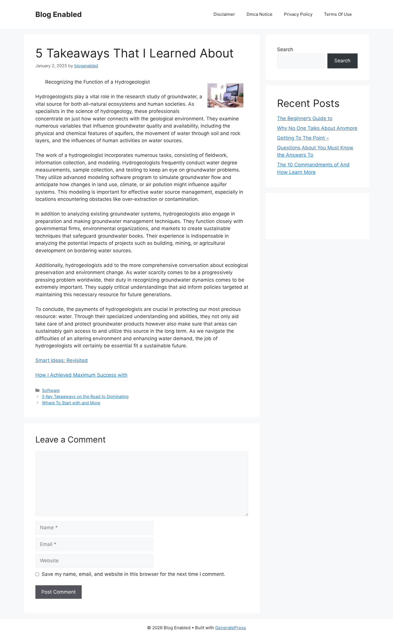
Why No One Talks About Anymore (317, 128)
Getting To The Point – (303, 138)
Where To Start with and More (71, 402)
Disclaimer (224, 14)
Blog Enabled (58, 14)
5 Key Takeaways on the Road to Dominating (85, 396)
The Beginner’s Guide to (304, 118)
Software (51, 390)
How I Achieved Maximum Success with (81, 375)
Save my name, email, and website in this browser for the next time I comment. (133, 574)
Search (285, 49)
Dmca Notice (259, 14)
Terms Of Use (338, 14)
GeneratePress (230, 627)
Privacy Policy (298, 14)
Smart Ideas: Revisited (61, 360)
